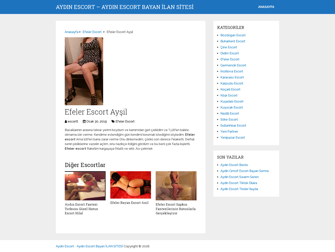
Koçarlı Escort (230, 89)
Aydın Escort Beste (234, 165)
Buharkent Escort (232, 41)
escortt (73, 121)
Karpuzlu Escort (231, 83)
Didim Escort (229, 53)
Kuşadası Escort (231, 101)
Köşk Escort (228, 95)
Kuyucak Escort (231, 107)
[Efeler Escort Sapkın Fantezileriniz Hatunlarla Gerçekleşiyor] (176, 185)
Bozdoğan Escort (233, 35)
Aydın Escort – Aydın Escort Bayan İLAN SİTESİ (124, 7)
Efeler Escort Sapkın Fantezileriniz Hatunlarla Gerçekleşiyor (176, 208)
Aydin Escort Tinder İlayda (239, 189)
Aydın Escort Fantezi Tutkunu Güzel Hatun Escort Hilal (81, 208)
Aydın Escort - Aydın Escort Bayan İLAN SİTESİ (89, 246)
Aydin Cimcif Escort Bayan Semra (244, 171)
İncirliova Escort (231, 71)
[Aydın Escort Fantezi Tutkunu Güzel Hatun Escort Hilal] (85, 185)
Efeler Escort (125, 121)
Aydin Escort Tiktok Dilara (238, 183)
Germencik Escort (233, 65)
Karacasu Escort (232, 77)
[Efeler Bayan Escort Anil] (130, 185)
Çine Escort (228, 47)
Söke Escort (229, 119)
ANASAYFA (266, 7)
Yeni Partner (229, 131)
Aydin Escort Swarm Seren (239, 177)
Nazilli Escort (229, 113)
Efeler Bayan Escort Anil (129, 203)
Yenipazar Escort (232, 137)
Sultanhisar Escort (233, 125)
